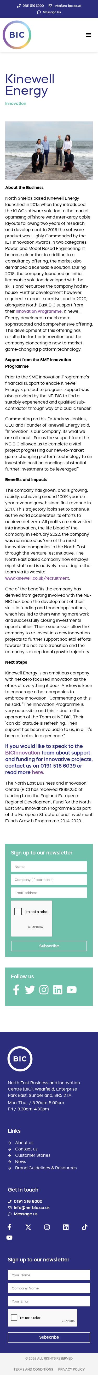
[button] (88, 35)
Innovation (15, 103)
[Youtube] (71, 990)
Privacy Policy (71, 1369)
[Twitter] (30, 990)
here (37, 772)
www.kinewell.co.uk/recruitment (37, 578)
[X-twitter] (28, 1227)
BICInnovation (22, 752)
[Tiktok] (85, 1227)
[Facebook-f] (16, 990)
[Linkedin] (58, 990)
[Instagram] (44, 990)
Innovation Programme (39, 311)
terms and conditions (33, 1369)
